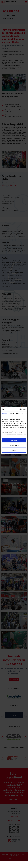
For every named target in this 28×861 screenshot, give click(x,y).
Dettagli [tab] (12, 413)
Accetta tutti (14, 440)
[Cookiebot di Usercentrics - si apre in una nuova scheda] (19, 409)
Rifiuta (14, 450)
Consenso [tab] (4, 413)
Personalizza (13, 445)
